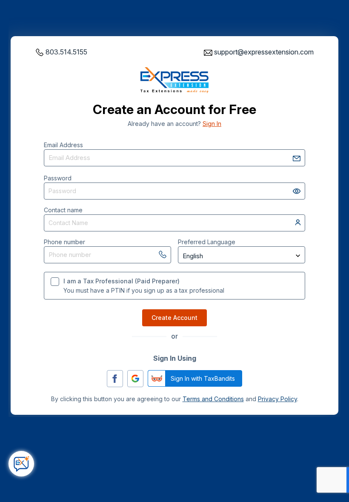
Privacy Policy (277, 398)
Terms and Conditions (213, 398)
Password (58, 178)
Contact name (63, 210)
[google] (135, 378)
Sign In (212, 123)
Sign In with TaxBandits (203, 378)
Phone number (64, 241)
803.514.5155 (66, 52)
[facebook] (115, 378)
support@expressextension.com (264, 52)
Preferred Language (206, 241)
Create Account (174, 317)
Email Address (63, 144)
